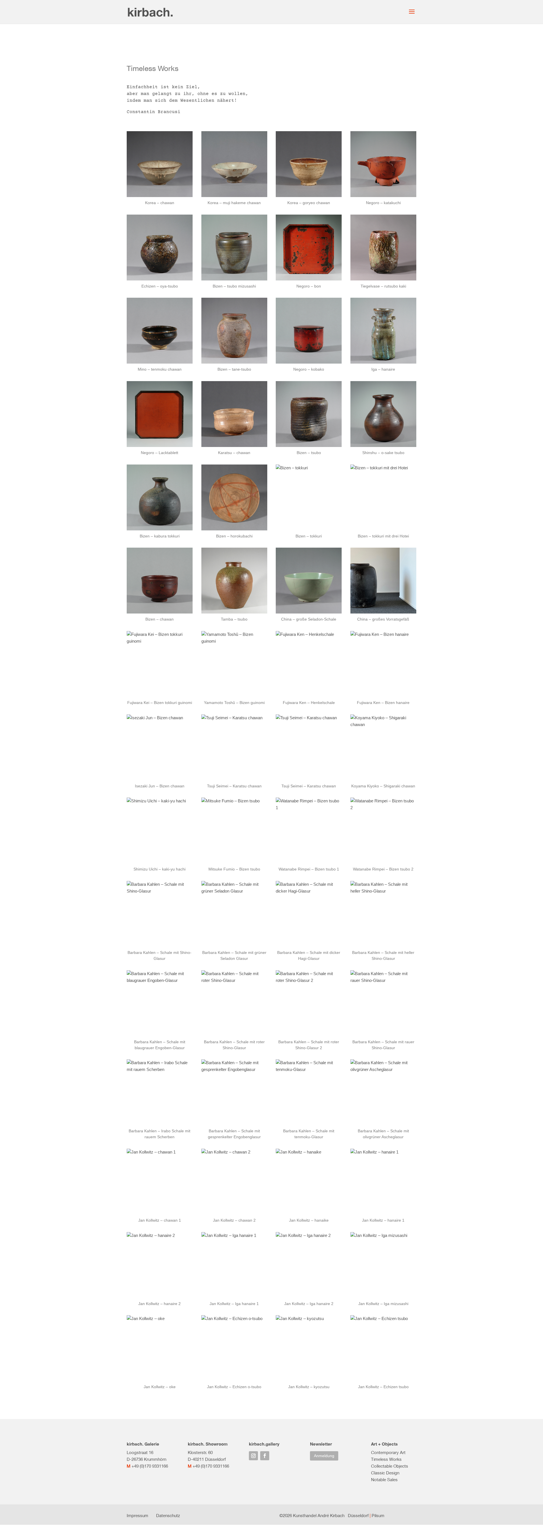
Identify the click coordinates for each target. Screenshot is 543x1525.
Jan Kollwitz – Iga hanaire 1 (234, 1303)
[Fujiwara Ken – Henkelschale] (309, 664)
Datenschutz (168, 1515)
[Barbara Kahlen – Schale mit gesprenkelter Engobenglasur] (234, 1092)
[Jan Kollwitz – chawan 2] (234, 1182)
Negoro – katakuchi (383, 202)
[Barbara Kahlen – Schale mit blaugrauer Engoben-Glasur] (160, 1003)
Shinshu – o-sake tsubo (383, 452)
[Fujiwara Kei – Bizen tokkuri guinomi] (160, 664)
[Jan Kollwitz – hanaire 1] (383, 1182)
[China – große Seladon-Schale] (309, 581)
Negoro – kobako (308, 369)
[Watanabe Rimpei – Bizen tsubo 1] (309, 830)
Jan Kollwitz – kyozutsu (308, 1386)
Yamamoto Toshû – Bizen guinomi (234, 702)
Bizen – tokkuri (309, 536)
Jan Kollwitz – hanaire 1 (383, 1220)
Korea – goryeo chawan (308, 202)
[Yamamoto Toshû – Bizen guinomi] (234, 664)
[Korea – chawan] (160, 164)
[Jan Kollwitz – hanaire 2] (160, 1265)
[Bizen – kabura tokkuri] (160, 497)
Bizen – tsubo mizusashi (234, 286)
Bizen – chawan (159, 619)
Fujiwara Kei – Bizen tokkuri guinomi (159, 702)
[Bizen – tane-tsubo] (234, 331)
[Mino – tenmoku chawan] (160, 331)
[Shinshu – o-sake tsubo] (383, 414)
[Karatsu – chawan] (234, 414)
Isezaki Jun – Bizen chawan (159, 786)
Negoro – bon (308, 286)
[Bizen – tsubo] (309, 414)
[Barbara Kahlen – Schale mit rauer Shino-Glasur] (383, 1003)
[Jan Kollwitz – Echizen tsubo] (383, 1348)
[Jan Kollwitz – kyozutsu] (309, 1348)
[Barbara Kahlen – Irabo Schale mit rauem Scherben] (160, 1092)
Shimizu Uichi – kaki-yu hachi (159, 869)
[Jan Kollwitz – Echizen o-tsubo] (234, 1348)
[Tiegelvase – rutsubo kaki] (383, 247)
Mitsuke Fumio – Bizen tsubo (234, 869)
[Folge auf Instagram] (253, 1455)
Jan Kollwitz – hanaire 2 (159, 1303)
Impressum (137, 1515)
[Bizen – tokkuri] (309, 497)
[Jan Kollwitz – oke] (160, 1348)
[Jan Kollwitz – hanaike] (309, 1182)
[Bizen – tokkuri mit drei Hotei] (383, 497)
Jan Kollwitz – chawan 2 (234, 1220)
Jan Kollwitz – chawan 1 (159, 1220)
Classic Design (385, 1472)
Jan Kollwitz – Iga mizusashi (383, 1303)
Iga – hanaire (383, 369)
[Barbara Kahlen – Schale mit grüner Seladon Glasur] (234, 914)
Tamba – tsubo (234, 619)
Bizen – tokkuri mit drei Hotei (383, 536)
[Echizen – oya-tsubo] (160, 247)
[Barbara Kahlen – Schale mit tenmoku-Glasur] (309, 1092)
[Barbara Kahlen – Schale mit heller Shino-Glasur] (383, 914)
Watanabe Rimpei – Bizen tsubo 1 (309, 869)
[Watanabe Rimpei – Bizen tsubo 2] (383, 830)
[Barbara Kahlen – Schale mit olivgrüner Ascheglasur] (383, 1092)
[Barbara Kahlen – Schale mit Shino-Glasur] (160, 914)
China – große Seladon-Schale (308, 619)
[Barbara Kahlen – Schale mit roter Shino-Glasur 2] (309, 1003)
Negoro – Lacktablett (159, 452)
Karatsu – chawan (234, 452)
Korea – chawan (159, 202)
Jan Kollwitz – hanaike (309, 1220)
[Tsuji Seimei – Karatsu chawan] (234, 747)
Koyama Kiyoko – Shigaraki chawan (383, 786)
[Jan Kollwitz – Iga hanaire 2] (309, 1265)
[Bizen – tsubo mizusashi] (234, 247)
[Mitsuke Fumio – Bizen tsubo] (234, 830)
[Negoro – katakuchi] (383, 164)
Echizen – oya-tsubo (159, 286)
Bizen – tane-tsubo (234, 369)
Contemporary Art (388, 1452)
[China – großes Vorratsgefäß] (383, 581)
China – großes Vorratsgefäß (383, 619)
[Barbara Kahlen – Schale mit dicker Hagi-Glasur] (309, 914)
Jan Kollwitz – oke (160, 1386)
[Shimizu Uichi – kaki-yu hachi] (160, 830)
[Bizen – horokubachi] (234, 497)
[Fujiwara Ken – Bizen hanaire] (383, 664)
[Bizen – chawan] (160, 581)
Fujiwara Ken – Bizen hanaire (383, 702)
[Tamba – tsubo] (234, 581)
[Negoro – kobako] (309, 331)
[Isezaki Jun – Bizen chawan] (160, 747)
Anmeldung (324, 1455)
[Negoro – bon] (309, 247)
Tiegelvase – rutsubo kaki (383, 286)
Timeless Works (386, 1459)
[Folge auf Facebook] (264, 1455)
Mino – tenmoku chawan (160, 369)
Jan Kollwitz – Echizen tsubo (383, 1386)
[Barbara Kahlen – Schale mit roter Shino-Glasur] (234, 1003)
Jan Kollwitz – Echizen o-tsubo (234, 1386)
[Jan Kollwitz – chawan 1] (160, 1182)
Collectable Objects (389, 1465)
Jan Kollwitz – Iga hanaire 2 (308, 1303)
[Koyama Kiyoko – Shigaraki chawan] (383, 747)
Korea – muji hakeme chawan (234, 202)
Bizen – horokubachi (234, 536)
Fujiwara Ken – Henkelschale (309, 702)
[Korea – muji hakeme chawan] (234, 164)
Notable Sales (384, 1479)
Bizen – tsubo (309, 452)
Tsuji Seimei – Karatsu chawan (234, 786)
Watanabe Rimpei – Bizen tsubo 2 (383, 869)
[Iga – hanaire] (383, 331)
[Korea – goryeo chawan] (309, 164)
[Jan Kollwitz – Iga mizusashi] (383, 1265)
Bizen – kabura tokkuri (160, 536)
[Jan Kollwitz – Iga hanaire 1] (234, 1265)
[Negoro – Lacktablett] (160, 414)
